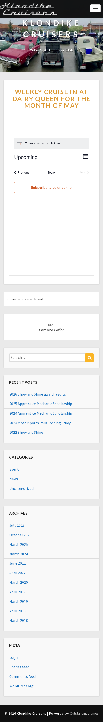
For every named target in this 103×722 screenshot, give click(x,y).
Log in (14, 657)
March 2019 (18, 601)
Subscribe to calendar (49, 187)
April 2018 (17, 611)
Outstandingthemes (84, 713)
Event (14, 469)
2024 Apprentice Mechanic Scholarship (40, 413)
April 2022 (17, 572)
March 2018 (18, 620)
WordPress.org (21, 685)
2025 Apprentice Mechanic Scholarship (40, 403)
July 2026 (16, 525)
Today (52, 172)
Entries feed (19, 667)
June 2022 (17, 563)
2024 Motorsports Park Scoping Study (40, 422)
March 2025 (18, 544)
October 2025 (20, 534)
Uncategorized (21, 488)
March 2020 (18, 582)
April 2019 (17, 591)
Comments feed (22, 676)
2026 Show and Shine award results (37, 394)
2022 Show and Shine (26, 432)
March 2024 (18, 554)
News (13, 478)
